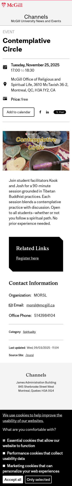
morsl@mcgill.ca (40, 305)
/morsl (30, 355)
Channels (36, 17)
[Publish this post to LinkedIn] (47, 112)
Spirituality (29, 331)
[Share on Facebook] (40, 112)
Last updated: (17, 347)
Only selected (38, 479)
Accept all (12, 479)
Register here (27, 258)
